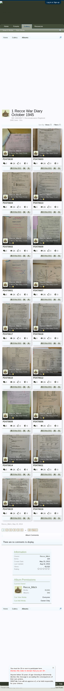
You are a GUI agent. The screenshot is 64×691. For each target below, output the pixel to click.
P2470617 (8, 334)
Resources (38, 26)
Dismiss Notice (53, 668)
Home (6, 26)
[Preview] (28, 168)
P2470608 (8, 421)
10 (29, 530)
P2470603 (38, 159)
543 (48, 593)
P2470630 (8, 159)
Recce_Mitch (15, 151)
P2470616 (38, 509)
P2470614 (8, 465)
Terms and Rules (56, 688)
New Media (20, 30)
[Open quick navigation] (60, 37)
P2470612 (38, 378)
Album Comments (32, 535)
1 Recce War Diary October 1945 (21, 153)
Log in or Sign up (53, 2)
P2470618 (38, 334)
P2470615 (8, 509)
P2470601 (8, 290)
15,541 (47, 590)
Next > (34, 530)
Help (60, 684)
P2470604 (8, 203)
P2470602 (8, 246)
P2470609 (38, 246)
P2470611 (38, 465)
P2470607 (38, 290)
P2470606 (38, 421)
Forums (16, 26)
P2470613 (38, 203)
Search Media (8, 30)
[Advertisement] (32, 75)
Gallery (27, 26)
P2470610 (8, 378)
